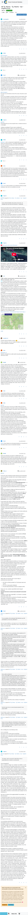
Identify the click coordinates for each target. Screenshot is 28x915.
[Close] (25, 887)
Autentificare (10, 904)
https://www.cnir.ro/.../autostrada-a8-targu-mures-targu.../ (13, 311)
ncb (4, 276)
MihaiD (4, 362)
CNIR (2, 331)
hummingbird (6, 19)
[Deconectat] (2, 338)
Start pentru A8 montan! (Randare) (9, 245)
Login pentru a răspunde (21, 14)
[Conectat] (2, 276)
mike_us (4, 470)
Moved (4, 10)
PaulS (4, 75)
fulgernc (5, 119)
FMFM (4, 53)
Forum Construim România (15, 2)
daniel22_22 (5, 338)
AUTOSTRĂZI (9, 10)
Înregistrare (4, 904)
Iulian (4, 165)
